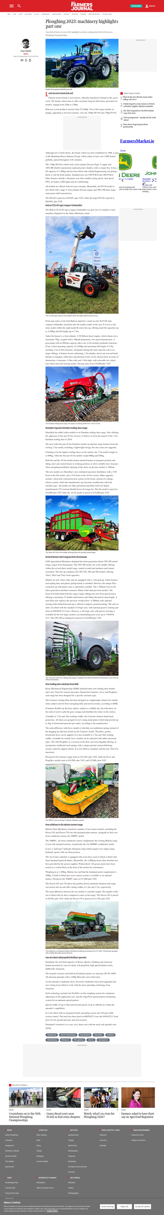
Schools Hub (10, 1188)
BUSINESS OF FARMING (47, 1178)
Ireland (110, 1034)
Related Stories (19, 1085)
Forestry (71, 1172)
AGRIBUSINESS (45, 14)
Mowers (65, 1040)
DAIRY (14, 14)
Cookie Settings (107, 1206)
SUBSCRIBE (136, 6)
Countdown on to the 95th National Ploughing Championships (25, 1117)
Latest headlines (11, 1135)
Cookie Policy (52, 1211)
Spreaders (103, 1040)
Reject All (124, 1206)
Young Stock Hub (12, 1193)
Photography (73, 1193)
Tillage (71, 1140)
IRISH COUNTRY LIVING (111, 1130)
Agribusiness (73, 1135)
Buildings (72, 1161)
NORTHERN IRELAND (94, 14)
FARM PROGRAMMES (141, 1130)
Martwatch (41, 1182)
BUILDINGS (75, 14)
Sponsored (9, 1166)
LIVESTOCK (43, 1130)
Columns (103, 1140)
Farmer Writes (11, 1156)
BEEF (9, 14)
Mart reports (42, 1135)
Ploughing (78, 1040)
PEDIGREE (83, 14)
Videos (70, 1188)
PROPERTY (67, 14)
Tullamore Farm (137, 1135)
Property (71, 1156)
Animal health (42, 1161)
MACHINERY (28, 14)
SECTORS (73, 1130)
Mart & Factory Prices (45, 1188)
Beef (38, 1140)
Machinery (52, 1040)
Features (103, 1135)
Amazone (51, 1034)
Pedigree (40, 1156)
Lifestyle (103, 1145)
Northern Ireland (12, 1151)
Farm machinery (68, 1034)
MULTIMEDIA (75, 1178)
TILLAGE (36, 14)
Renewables (73, 1151)
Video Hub (9, 1198)
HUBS (9, 1178)
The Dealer (9, 1161)
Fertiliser (98, 1034)
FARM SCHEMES (56, 14)
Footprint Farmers (138, 1140)
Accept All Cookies (142, 1206)
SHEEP (20, 14)
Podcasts (71, 1182)
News (26, 54)
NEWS (11, 1110)
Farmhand (85, 1034)
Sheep (39, 1151)
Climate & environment (77, 1166)
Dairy (39, 1145)
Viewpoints (9, 1145)
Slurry (91, 1040)
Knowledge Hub (11, 1182)
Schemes (8, 1140)
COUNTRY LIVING (107, 14)
